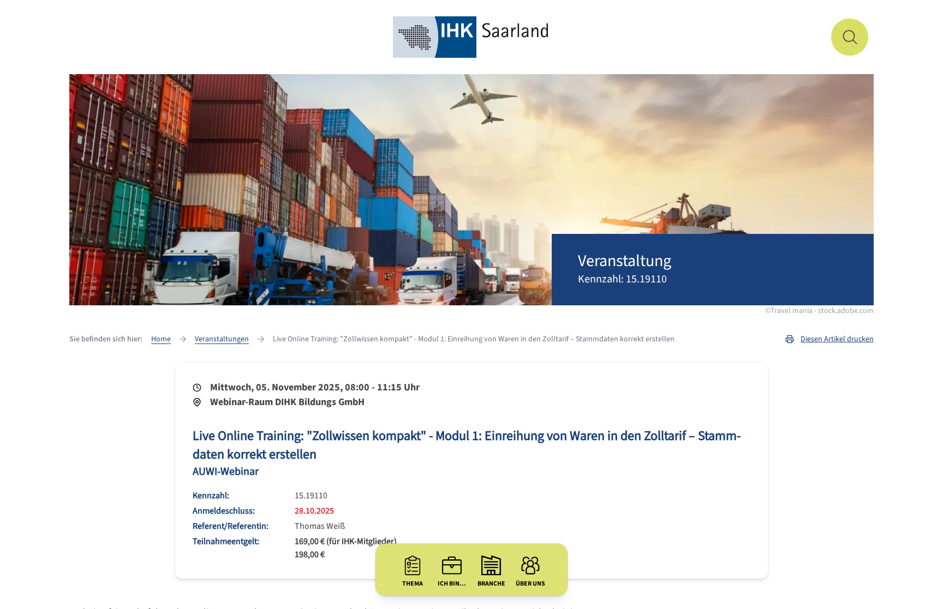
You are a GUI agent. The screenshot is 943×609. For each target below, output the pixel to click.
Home (161, 339)
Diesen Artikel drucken (837, 339)
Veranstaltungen (222, 339)
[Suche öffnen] (850, 37)
